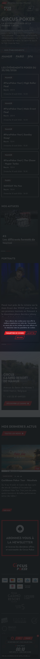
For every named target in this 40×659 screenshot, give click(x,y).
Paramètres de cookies (15, 333)
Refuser (20, 337)
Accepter (31, 333)
